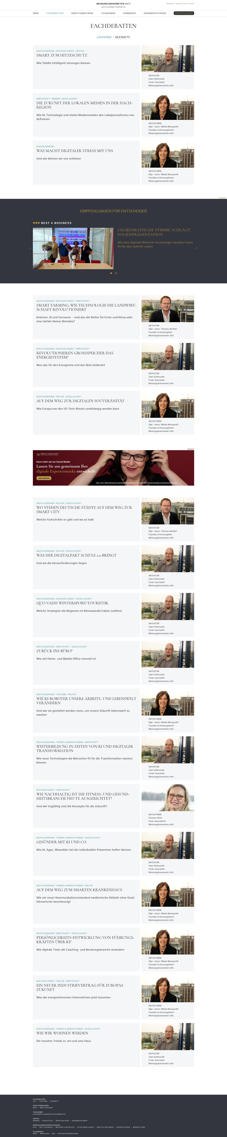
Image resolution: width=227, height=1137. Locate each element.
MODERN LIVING (139, 1127)
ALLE (35, 1101)
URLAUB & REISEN (123, 1127)
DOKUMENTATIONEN (155, 13)
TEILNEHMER (108, 13)
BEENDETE (122, 37)
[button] (30, 248)
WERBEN (170, 3)
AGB (53, 1133)
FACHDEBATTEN (55, 13)
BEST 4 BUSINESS (46, 1127)
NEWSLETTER (181, 3)
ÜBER (36, 13)
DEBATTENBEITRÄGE (82, 13)
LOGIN (191, 3)
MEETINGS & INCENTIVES (65, 1127)
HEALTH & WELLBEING (105, 1127)
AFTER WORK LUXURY (85, 1127)
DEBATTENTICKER (62, 1121)
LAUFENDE (104, 37)
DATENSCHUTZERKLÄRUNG (68, 1133)
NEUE (35, 1108)
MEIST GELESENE (46, 1108)
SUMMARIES (129, 13)
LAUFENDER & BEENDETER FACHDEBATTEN (49, 1114)
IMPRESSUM (44, 1133)
